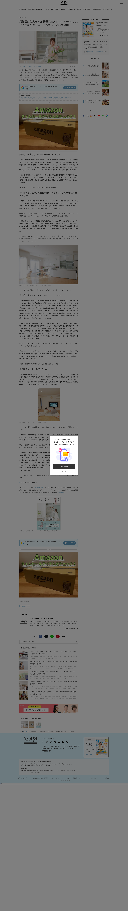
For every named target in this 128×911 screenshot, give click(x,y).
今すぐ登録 (64, 467)
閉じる (64, 471)
